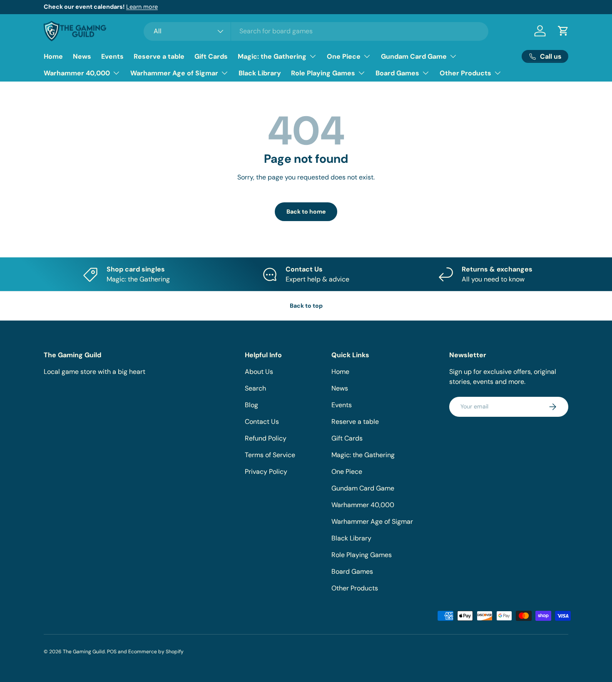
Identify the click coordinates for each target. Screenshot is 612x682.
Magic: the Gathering (272, 56)
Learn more (142, 6)
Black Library (260, 73)
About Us (259, 371)
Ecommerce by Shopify (156, 651)
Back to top (306, 305)
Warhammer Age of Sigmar (174, 73)
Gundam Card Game (414, 56)
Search (255, 388)
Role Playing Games (323, 73)
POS (112, 651)
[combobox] (316, 31)
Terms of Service (270, 455)
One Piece (344, 56)
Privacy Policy (266, 471)
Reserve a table (159, 56)
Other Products (465, 73)
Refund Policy (265, 438)
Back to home (306, 211)
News (82, 56)
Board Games (397, 73)
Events (112, 56)
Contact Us (262, 421)
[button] (563, 31)
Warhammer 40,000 (77, 73)
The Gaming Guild (84, 651)
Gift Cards (211, 56)
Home (53, 56)
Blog (251, 405)
